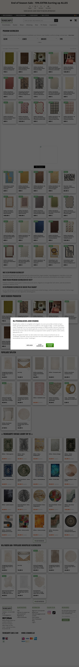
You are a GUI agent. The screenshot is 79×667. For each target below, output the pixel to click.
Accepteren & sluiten (50, 345)
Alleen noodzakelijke (39, 345)
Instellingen (30, 345)
